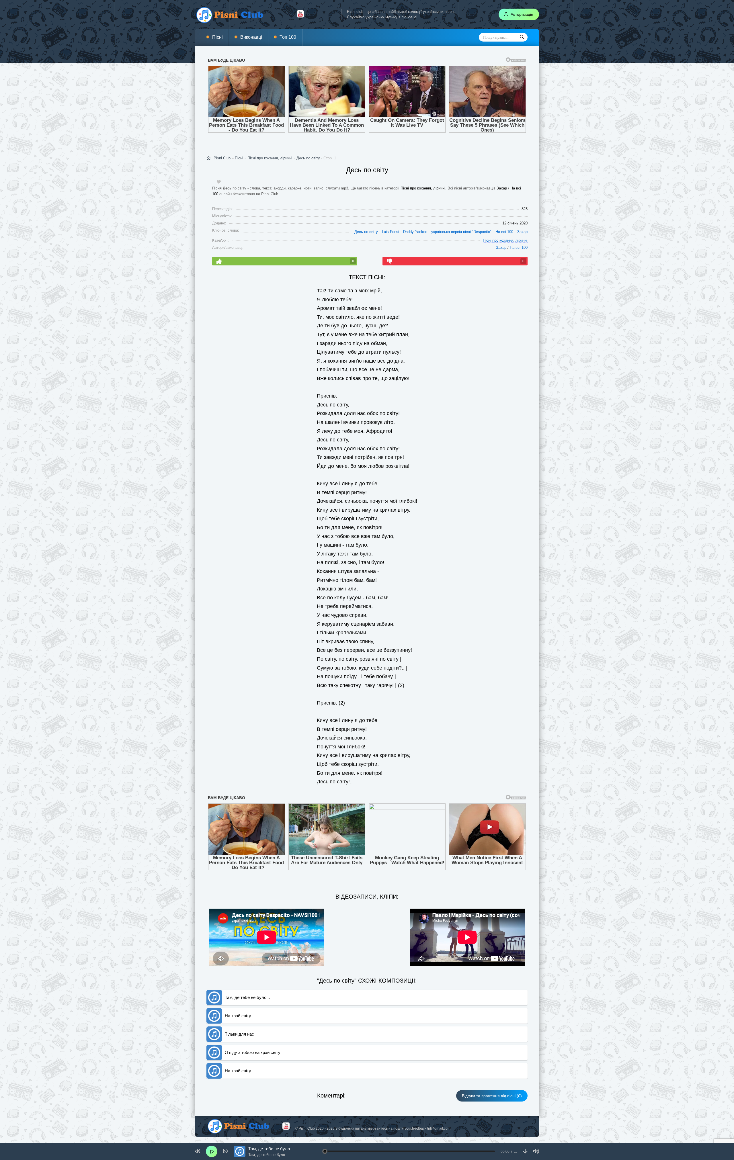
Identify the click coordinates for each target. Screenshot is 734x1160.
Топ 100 (288, 37)
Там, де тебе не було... (247, 968)
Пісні (217, 37)
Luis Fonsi (390, 217)
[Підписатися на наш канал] (300, 16)
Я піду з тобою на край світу (252, 1023)
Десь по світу (308, 143)
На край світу (238, 986)
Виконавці (251, 37)
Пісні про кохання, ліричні (423, 173)
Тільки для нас (239, 1004)
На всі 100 (504, 217)
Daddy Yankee (415, 217)
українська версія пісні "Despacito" (461, 217)
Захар (502, 173)
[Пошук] (522, 37)
